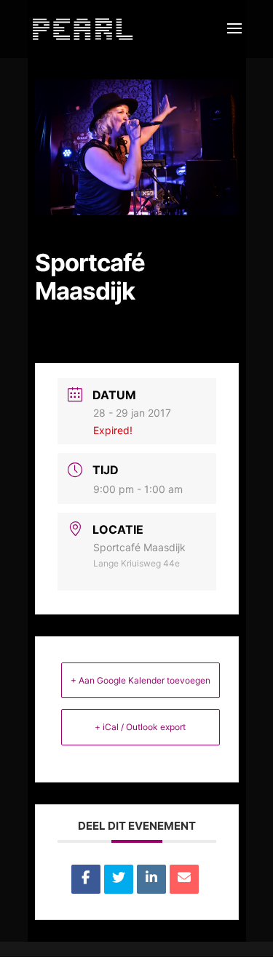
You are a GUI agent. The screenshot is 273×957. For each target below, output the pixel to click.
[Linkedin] (151, 879)
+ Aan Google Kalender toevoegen (140, 680)
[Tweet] (118, 879)
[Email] (184, 879)
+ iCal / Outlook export (140, 726)
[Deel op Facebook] (85, 879)
